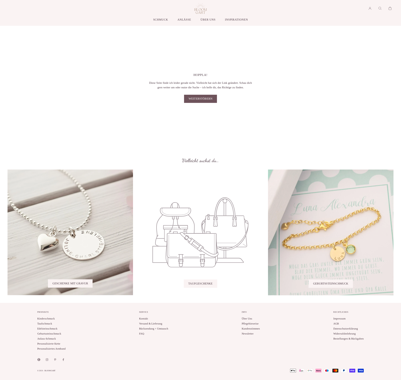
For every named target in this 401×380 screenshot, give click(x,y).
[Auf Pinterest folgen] (55, 359)
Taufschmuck (44, 323)
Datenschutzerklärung (345, 328)
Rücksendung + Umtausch (153, 328)
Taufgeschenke (200, 283)
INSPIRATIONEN (236, 19)
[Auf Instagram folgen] (47, 359)
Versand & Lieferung (150, 323)
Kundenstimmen (251, 328)
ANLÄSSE (184, 19)
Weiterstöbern (200, 98)
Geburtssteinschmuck (330, 283)
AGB (336, 323)
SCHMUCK (160, 19)
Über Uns (247, 318)
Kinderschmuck (46, 318)
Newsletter (248, 333)
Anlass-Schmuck (46, 338)
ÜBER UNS (208, 19)
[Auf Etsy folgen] (38, 359)
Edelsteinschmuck (47, 328)
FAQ (141, 333)
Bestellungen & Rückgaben (348, 338)
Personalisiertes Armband (51, 348)
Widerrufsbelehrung (344, 333)
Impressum (339, 318)
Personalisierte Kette (48, 343)
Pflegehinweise (250, 323)
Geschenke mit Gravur (70, 283)
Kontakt (143, 318)
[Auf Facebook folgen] (63, 359)
